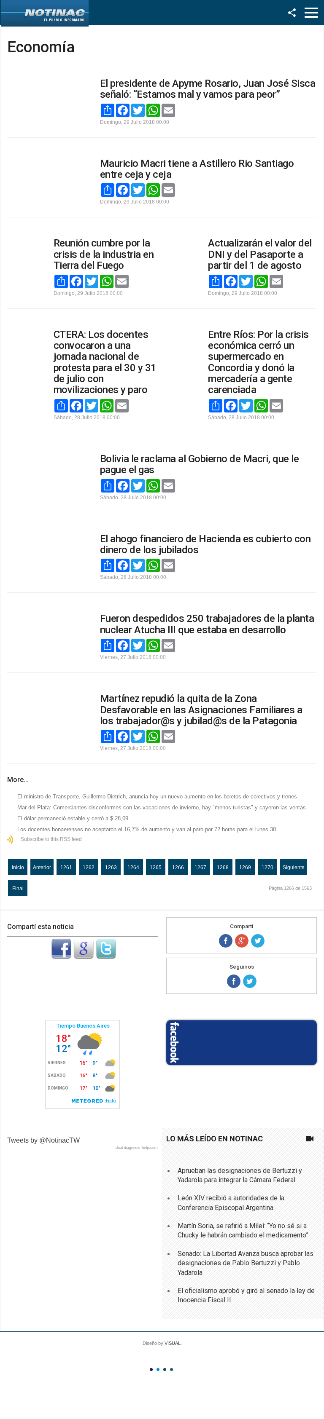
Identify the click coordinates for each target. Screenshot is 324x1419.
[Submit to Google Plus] (83, 956)
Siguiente (294, 867)
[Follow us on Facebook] (233, 981)
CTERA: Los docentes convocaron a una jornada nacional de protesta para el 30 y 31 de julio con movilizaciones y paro (105, 362)
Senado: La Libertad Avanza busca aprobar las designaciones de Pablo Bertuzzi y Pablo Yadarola (245, 1263)
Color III (164, 1369)
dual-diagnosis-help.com (137, 1148)
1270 (267, 867)
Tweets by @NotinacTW (43, 1140)
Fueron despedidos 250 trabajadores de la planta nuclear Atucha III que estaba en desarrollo (207, 624)
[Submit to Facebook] (61, 956)
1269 (245, 867)
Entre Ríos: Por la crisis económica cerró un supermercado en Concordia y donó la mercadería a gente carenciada (258, 362)
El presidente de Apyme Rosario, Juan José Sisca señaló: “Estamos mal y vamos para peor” (208, 89)
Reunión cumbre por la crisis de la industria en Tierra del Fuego (104, 254)
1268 (223, 867)
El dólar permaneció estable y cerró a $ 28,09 (72, 818)
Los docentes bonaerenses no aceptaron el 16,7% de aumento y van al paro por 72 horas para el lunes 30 (146, 829)
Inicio (18, 867)
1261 (66, 867)
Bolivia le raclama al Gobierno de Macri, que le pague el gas (199, 464)
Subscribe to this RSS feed (51, 839)
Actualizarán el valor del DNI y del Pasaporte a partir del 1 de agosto (260, 254)
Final (18, 889)
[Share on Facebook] (225, 941)
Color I (151, 1369)
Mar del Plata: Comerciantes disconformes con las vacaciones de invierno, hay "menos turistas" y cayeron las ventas (161, 807)
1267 (200, 867)
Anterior (42, 867)
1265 (156, 867)
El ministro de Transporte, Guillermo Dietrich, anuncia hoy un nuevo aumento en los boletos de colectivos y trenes (157, 796)
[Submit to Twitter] (106, 956)
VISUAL (173, 1343)
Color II (158, 1369)
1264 (133, 867)
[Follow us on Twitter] (249, 981)
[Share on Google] (241, 941)
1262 (88, 867)
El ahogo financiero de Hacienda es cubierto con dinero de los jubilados (205, 544)
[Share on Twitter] (258, 941)
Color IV (171, 1369)
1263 (111, 867)
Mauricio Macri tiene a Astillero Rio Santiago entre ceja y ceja (197, 169)
